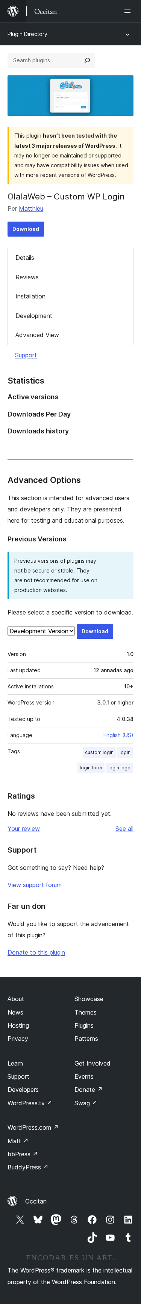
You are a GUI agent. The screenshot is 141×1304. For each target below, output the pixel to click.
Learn (15, 1063)
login (125, 752)
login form (91, 767)
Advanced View (37, 335)
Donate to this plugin (36, 952)
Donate (88, 1089)
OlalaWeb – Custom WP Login (66, 196)
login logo (119, 767)
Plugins (84, 1025)
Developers (23, 1089)
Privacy (18, 1038)
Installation (30, 296)
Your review (24, 828)
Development (33, 315)
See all (124, 828)
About (16, 999)
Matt (18, 1141)
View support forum (35, 885)
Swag (85, 1103)
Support (26, 355)
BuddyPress (28, 1167)
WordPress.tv (30, 1103)
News (15, 1012)
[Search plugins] (87, 60)
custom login (99, 752)
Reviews (27, 277)
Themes (85, 1012)
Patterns (86, 1038)
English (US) (118, 735)
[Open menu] (129, 11)
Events (84, 1076)
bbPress (23, 1154)
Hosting (18, 1025)
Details (24, 257)
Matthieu (31, 208)
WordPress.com (33, 1127)
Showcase (88, 999)
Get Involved (92, 1063)
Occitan (36, 1201)
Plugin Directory (27, 34)
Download (25, 229)
